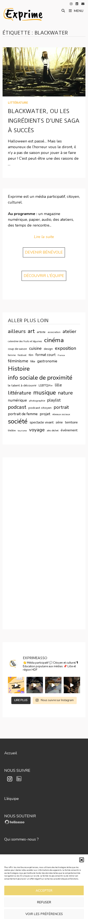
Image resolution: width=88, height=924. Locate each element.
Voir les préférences (44, 914)
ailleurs (17, 331)
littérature (18, 103)
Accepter (44, 890)
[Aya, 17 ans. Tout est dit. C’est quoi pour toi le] (53, 685)
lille (58, 385)
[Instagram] (72, 3)
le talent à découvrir (22, 385)
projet (45, 413)
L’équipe (11, 798)
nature (65, 392)
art (31, 331)
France (61, 355)
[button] (81, 860)
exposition (65, 348)
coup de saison (17, 349)
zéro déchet (53, 430)
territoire (71, 422)
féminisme (18, 361)
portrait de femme (23, 413)
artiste (41, 332)
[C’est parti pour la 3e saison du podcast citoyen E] (72, 685)
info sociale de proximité (40, 378)
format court (45, 354)
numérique (17, 400)
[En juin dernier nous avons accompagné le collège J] (16, 685)
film (31, 355)
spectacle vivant (42, 422)
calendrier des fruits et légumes (25, 341)
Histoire (19, 368)
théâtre (12, 430)
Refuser (44, 902)
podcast (17, 407)
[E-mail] (82, 3)
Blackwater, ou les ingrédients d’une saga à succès (43, 121)
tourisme (22, 430)
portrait (61, 407)
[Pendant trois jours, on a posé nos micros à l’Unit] (34, 685)
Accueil (10, 753)
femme (12, 355)
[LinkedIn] (77, 3)
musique (44, 393)
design (48, 349)
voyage (37, 429)
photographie (37, 400)
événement (69, 430)
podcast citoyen (39, 408)
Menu (78, 11)
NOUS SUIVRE (17, 770)
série (59, 422)
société (18, 421)
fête (32, 361)
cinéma (54, 340)
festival (22, 355)
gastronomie (47, 361)
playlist (54, 400)
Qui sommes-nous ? (21, 839)
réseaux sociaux (61, 414)
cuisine (35, 348)
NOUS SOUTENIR (20, 816)
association (54, 332)
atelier (69, 331)
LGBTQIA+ (46, 385)
